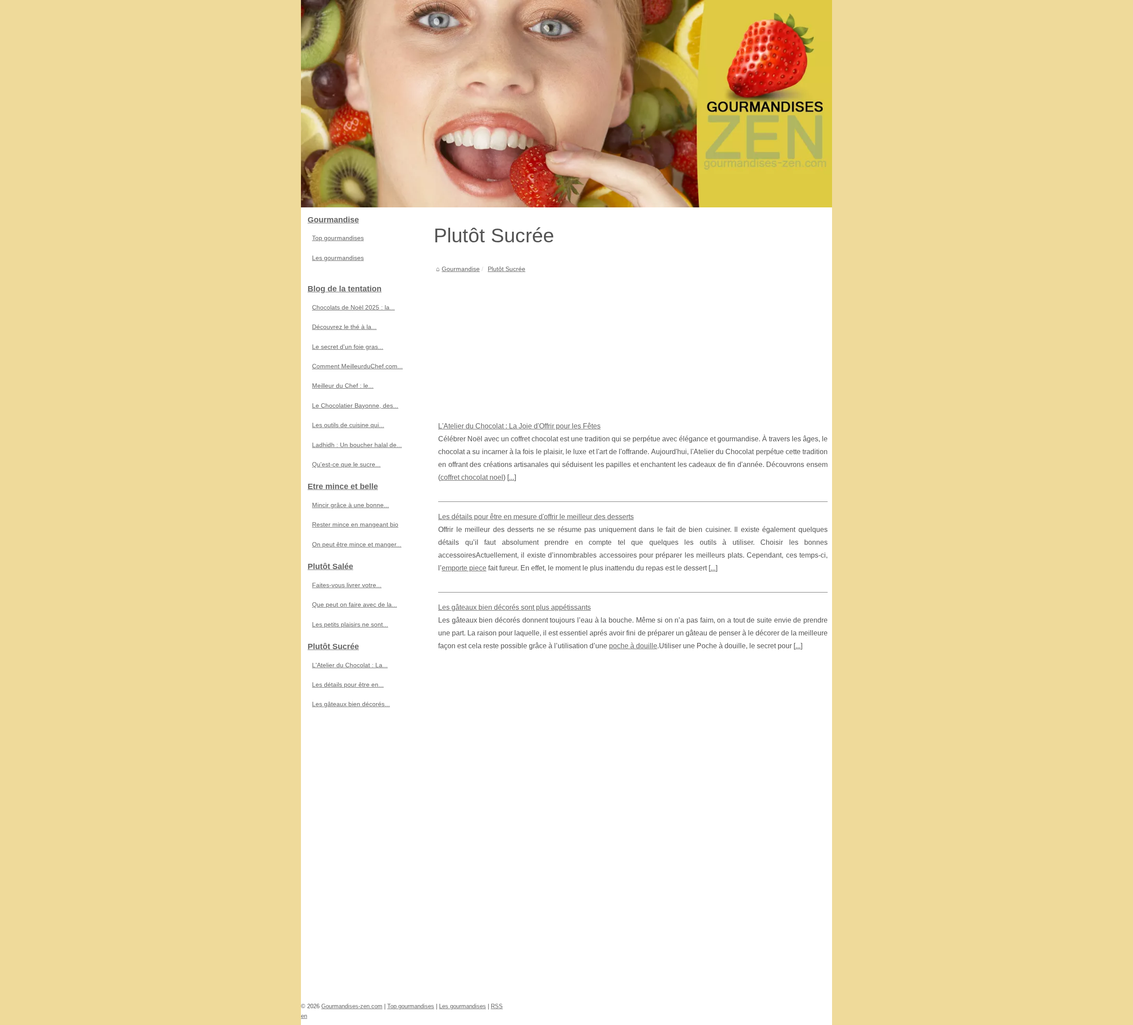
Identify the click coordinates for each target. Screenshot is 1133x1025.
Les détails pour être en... (348, 684)
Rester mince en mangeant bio (355, 524)
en (304, 1016)
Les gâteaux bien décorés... (351, 704)
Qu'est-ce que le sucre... (346, 464)
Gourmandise (461, 268)
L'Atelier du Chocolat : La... (350, 665)
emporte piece (464, 568)
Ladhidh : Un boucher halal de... (357, 444)
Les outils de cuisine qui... (348, 424)
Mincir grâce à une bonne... (350, 505)
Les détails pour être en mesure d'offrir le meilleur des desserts (536, 516)
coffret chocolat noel (471, 477)
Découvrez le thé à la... (344, 326)
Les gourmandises (338, 257)
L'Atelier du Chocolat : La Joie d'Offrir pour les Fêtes (519, 426)
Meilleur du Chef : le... (343, 385)
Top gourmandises (338, 237)
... (511, 477)
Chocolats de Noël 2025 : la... (353, 307)
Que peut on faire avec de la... (354, 604)
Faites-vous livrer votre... (347, 585)
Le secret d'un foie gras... (347, 346)
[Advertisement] (633, 340)
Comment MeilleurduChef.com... (357, 366)
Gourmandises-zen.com (351, 1006)
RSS (497, 1006)
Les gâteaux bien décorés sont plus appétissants (514, 607)
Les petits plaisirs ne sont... (350, 624)
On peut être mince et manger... (356, 544)
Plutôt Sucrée (506, 268)
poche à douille (633, 646)
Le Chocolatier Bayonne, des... (355, 405)
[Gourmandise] (566, 103)
